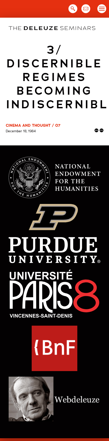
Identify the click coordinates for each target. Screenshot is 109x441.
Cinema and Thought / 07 (33, 125)
